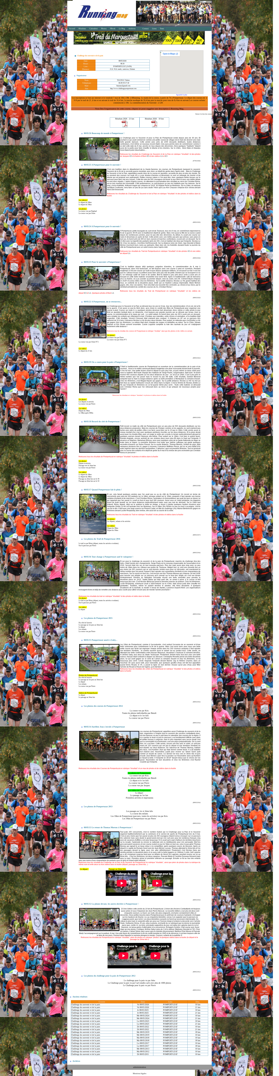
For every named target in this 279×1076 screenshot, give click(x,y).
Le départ (82, 628)
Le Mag (122, 28)
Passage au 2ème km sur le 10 (89, 482)
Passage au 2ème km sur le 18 (89, 480)
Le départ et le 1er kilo (139, 717)
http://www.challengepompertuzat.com (123, 90)
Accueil (72, 28)
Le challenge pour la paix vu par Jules (139, 982)
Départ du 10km (112, 532)
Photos (104, 28)
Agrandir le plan (181, 96)
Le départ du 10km (85, 206)
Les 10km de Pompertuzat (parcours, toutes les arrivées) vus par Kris (139, 817)
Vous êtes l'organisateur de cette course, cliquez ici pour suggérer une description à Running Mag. (139, 110)
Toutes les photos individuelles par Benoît (139, 714)
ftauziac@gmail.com (123, 87)
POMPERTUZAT (170, 1006)
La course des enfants (139, 815)
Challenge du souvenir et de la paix (85, 1006)
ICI (131, 157)
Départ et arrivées (85, 465)
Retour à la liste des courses (203, 115)
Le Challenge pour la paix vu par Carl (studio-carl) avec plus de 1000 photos (139, 984)
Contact (145, 28)
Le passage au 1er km (139, 796)
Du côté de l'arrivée (85, 624)
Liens (154, 28)
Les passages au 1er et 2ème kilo (139, 812)
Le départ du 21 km (85, 352)
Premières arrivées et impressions (139, 799)
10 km (197, 1006)
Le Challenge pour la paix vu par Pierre (139, 986)
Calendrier (93, 28)
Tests (162, 28)
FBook (112, 28)
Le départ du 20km (85, 204)
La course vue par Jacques (139, 787)
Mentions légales (139, 1075)
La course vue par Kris (139, 712)
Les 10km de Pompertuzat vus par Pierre (139, 820)
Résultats (82, 28)
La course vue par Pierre (115, 339)
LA (161, 157)
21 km (197, 1009)
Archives (131, 28)
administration (139, 1068)
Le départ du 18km (85, 478)
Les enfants (83, 631)
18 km (197, 1033)
